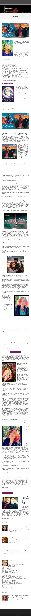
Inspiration (21, 0)
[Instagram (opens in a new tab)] (15, 3)
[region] (15, 30)
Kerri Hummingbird (7, 9)
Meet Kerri (6, 0)
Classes (11, 0)
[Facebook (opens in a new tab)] (14, 3)
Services (26, 0)
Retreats (18, 0)
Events (14, 0)
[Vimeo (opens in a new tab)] (18, 3)
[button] (15, 30)
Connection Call (16, 80)
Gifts (3, 0)
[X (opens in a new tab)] (12, 3)
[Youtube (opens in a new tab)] (17, 3)
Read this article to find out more (7, 518)
